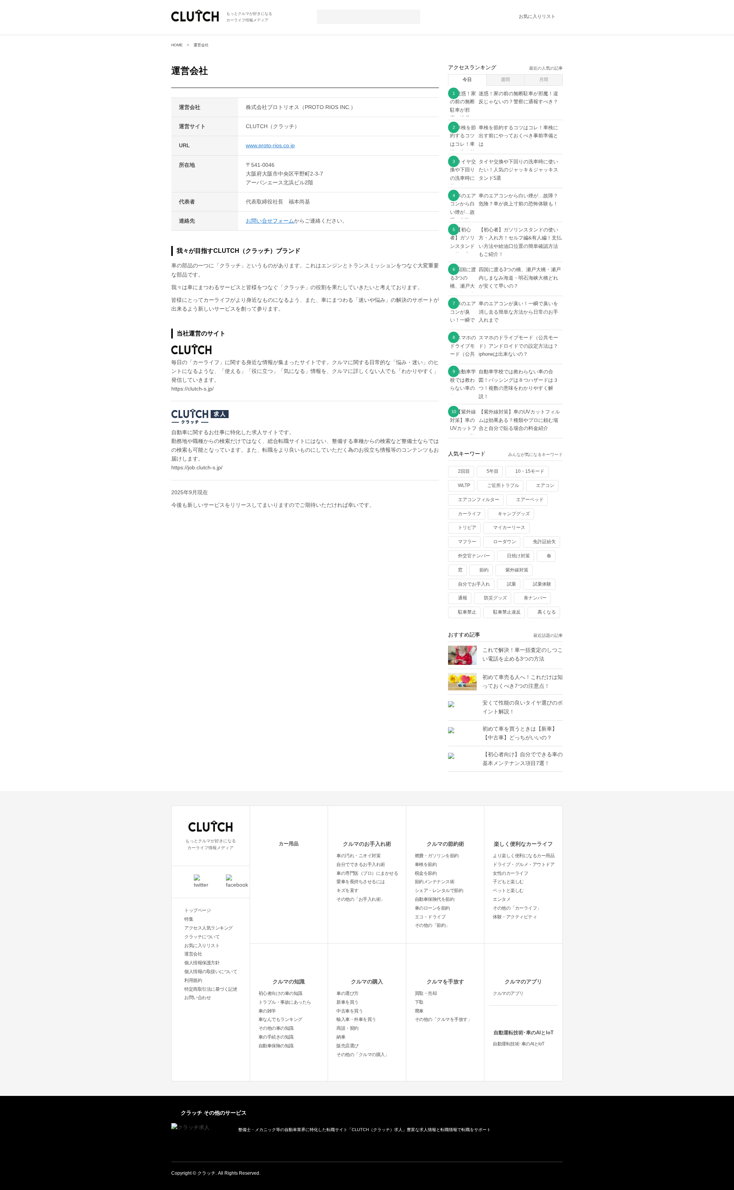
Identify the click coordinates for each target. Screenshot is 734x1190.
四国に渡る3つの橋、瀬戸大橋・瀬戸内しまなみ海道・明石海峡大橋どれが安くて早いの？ (520, 278)
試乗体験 (542, 584)
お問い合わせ (197, 997)
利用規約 (193, 980)
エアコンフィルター (478, 499)
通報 (462, 598)
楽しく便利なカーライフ (523, 844)
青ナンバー (535, 598)
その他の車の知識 (276, 1028)
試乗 (511, 584)
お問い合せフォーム (270, 221)
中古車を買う (349, 1011)
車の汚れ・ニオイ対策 (358, 855)
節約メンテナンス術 (435, 881)
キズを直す (347, 890)
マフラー (467, 541)
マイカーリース (509, 527)
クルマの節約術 (445, 844)
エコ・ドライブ (430, 917)
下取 (419, 1002)
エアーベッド (530, 499)
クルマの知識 (289, 981)
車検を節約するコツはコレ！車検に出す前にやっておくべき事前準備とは (518, 136)
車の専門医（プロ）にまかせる (367, 873)
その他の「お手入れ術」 (360, 899)
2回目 (464, 471)
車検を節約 (426, 864)
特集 (188, 919)
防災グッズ (495, 598)
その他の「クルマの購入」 (362, 1054)
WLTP (464, 485)
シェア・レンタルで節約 (439, 890)
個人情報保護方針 (201, 962)
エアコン (545, 485)
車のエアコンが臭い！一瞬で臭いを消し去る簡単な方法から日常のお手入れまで (518, 312)
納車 (340, 1037)
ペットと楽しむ (508, 890)
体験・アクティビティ (515, 917)
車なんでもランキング (280, 1019)
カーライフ (469, 513)
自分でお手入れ (474, 584)
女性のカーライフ (510, 873)
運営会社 (193, 954)
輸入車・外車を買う (356, 1019)
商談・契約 (347, 1028)
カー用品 (289, 844)
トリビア (467, 527)
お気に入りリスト (537, 16)
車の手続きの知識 (276, 1037)
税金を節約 (426, 873)
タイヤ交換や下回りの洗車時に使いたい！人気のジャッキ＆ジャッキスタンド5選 (518, 170)
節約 (484, 570)
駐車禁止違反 (507, 612)
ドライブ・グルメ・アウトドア (523, 864)
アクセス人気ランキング (208, 928)
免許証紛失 (544, 541)
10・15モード (529, 471)
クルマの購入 (367, 981)
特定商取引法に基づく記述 (210, 989)
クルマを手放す (445, 981)
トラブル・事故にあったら (284, 1002)
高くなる (547, 612)
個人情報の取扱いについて (210, 971)
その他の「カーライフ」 (517, 908)
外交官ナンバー (474, 555)
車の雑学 (267, 1011)
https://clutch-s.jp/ (192, 389)
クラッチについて (201, 936)
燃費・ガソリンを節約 (437, 855)
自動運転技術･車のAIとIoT (524, 1032)
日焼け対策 (518, 555)
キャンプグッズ (514, 513)
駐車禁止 (467, 612)
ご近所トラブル (503, 485)
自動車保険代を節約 (435, 899)
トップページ (197, 910)
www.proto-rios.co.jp (270, 145)
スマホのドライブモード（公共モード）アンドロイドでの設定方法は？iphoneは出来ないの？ (518, 346)
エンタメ (501, 899)
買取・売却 (426, 993)
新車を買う (347, 1002)
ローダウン (504, 541)
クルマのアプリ (523, 981)
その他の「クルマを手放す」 (443, 1019)
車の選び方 (347, 993)
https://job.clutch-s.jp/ (196, 467)
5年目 (493, 471)
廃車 (419, 1011)
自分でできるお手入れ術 (360, 864)
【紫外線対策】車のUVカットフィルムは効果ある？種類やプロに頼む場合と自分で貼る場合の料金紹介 (519, 420)
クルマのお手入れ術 (367, 844)
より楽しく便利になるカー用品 (523, 855)
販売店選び (347, 1045)
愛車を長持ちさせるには (360, 881)
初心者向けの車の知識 (280, 993)
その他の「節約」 (432, 925)
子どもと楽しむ (508, 881)
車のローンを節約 (432, 908)
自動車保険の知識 (276, 1045)
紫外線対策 (516, 570)
